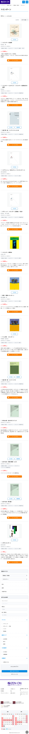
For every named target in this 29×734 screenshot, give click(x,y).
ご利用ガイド (12, 689)
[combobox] (14, 603)
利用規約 (2, 691)
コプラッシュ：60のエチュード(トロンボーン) (13, 170)
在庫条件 (4, 658)
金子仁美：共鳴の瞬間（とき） (9, 462)
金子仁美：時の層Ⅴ (7, 501)
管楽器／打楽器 (16, 5)
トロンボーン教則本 (7, 252)
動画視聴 (18, 127)
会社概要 (2, 689)
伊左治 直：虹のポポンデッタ (9, 420)
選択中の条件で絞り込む (14, 671)
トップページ (3, 5)
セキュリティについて (24, 692)
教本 (3, 584)
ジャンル (3, 619)
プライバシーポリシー (5, 693)
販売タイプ (4, 635)
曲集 (3, 588)
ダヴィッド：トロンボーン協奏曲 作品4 (12, 211)
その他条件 (4, 648)
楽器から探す (9, 5)
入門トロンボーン (6, 543)
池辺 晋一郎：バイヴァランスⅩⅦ (10, 130)
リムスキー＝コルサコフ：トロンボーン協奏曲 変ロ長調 (14, 86)
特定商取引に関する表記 (24, 689)
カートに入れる (15, 60)
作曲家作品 (4, 591)
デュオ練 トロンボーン (8, 337)
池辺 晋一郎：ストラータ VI (9, 380)
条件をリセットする (14, 674)
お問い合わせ (12, 693)
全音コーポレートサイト (24, 694)
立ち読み (14, 39)
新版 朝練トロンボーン (8, 295)
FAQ (11, 691)
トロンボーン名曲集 (7, 42)
